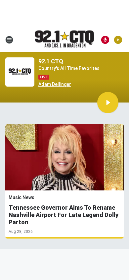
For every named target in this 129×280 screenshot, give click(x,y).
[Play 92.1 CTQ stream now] (20, 72)
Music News (21, 197)
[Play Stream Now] (118, 40)
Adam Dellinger (54, 84)
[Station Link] (64, 39)
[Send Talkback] (105, 40)
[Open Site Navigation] (9, 40)
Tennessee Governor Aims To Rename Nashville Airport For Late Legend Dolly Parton (63, 215)
